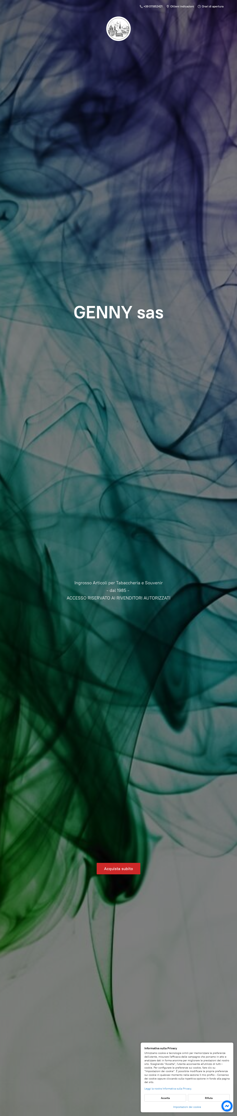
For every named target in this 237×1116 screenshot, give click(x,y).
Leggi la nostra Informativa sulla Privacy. (168, 1088)
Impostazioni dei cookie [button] (187, 1107)
